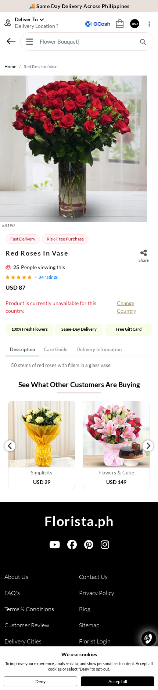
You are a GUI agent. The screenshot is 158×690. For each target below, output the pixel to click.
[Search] (143, 41)
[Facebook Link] (72, 546)
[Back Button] (11, 41)
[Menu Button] (29, 41)
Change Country (126, 307)
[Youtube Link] (54, 546)
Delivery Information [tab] (99, 349)
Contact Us (93, 576)
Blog (84, 609)
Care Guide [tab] (56, 349)
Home (10, 66)
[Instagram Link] (105, 546)
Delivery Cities (23, 641)
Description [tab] (22, 349)
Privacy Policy (96, 593)
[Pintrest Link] (88, 546)
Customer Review (26, 625)
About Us (16, 576)
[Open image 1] (73, 149)
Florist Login (95, 641)
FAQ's (12, 593)
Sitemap (89, 625)
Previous (9, 445)
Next (148, 445)
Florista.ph (79, 521)
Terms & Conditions (29, 609)
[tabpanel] (79, 365)
